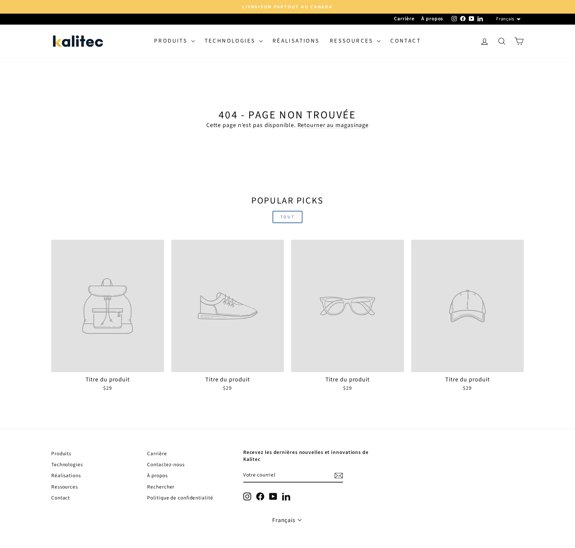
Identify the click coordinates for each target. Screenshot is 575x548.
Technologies (231, 41)
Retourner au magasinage (333, 125)
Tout (287, 217)
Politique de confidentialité (180, 497)
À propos (432, 18)
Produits (172, 41)
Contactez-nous (166, 464)
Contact (405, 41)
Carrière (404, 18)
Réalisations (296, 41)
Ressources (352, 41)
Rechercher (160, 486)
